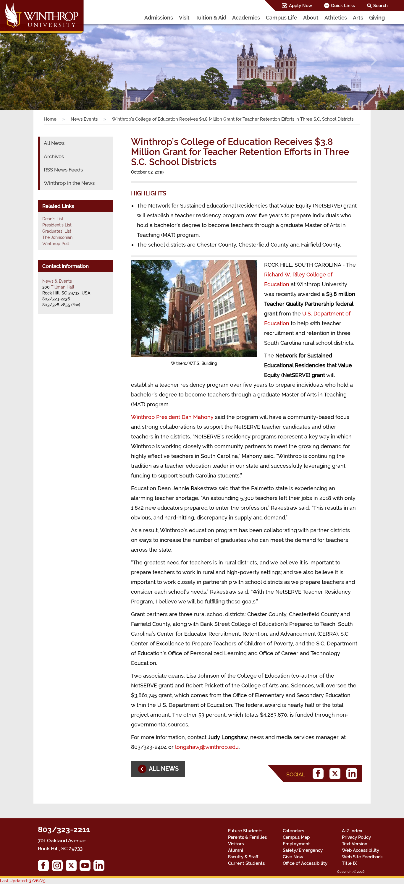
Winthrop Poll (55, 243)
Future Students (245, 830)
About (311, 17)
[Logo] (42, 17)
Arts (358, 17)
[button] (30, 60)
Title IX (349, 863)
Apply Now (300, 5)
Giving (377, 17)
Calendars (293, 830)
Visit (184, 17)
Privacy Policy (356, 837)
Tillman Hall (62, 287)
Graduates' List (56, 231)
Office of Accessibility (305, 863)
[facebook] (320, 774)
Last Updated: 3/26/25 (23, 880)
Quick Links (343, 5)
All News (54, 143)
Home (50, 119)
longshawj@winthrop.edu (207, 747)
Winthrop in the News (69, 183)
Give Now (293, 856)
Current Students (246, 863)
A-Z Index (352, 830)
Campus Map (296, 837)
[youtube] (86, 867)
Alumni (235, 850)
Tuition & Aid (210, 17)
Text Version (354, 843)
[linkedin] (353, 774)
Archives (54, 156)
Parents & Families (247, 837)
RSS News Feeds (63, 170)
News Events (84, 119)
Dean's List (52, 218)
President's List (57, 225)
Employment (296, 843)
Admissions (158, 17)
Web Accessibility (360, 850)
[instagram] (59, 867)
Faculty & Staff (243, 856)
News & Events (57, 281)
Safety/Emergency (303, 850)
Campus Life (281, 17)
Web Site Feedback (362, 856)
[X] (336, 774)
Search (380, 5)
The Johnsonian (57, 237)
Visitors (236, 843)
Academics (246, 17)
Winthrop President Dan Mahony (172, 417)
